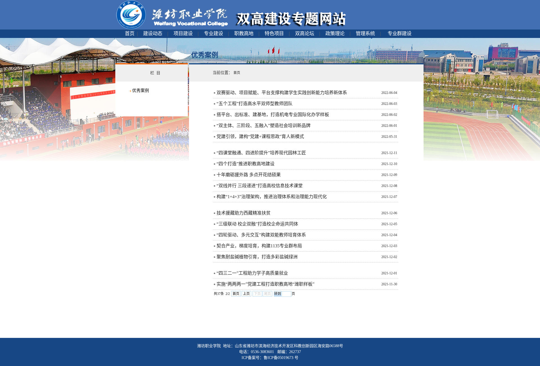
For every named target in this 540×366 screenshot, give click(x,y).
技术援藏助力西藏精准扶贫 (244, 213)
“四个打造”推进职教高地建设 (245, 163)
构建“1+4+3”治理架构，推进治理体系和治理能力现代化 (272, 196)
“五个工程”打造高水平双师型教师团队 (254, 103)
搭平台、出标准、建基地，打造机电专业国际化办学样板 (273, 114)
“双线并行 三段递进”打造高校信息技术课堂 (260, 185)
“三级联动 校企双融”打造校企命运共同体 (257, 224)
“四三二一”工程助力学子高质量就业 (252, 273)
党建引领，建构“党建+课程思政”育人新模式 (260, 136)
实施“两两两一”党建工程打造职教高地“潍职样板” (265, 284)
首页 (236, 294)
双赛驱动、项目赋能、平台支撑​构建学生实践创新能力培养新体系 (282, 92)
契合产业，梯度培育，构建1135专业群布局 (259, 245)
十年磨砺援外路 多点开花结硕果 (249, 174)
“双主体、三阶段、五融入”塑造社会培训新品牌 (263, 125)
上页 (246, 294)
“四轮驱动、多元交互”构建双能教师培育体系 (261, 234)
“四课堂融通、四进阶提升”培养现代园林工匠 (261, 152)
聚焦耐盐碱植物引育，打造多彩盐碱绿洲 (257, 256)
